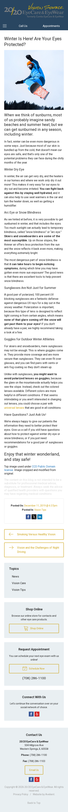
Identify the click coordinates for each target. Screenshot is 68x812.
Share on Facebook (28, 516)
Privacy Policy (20, 794)
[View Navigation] (6, 26)
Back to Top (34, 803)
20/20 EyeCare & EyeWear (38, 787)
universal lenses (14, 407)
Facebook (31, 714)
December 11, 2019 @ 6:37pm (40, 505)
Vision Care (19, 583)
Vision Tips (40, 509)
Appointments (51, 26)
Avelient (49, 794)
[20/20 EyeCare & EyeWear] (34, 10)
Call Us (23, 26)
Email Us (34, 770)
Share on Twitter (34, 516)
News (15, 576)
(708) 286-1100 (38, 755)
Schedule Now (36, 668)
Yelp (37, 714)
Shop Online (36, 628)
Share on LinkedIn (39, 516)
